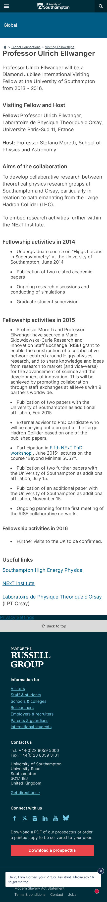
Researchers (22, 707)
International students (31, 726)
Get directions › (25, 792)
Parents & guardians (29, 720)
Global (10, 25)
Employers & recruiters (32, 713)
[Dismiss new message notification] (101, 871)
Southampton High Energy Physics (42, 570)
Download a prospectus (52, 850)
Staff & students (26, 694)
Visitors (18, 688)
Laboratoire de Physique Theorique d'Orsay (52, 597)
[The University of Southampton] (53, 6)
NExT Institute (18, 583)
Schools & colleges (28, 701)
